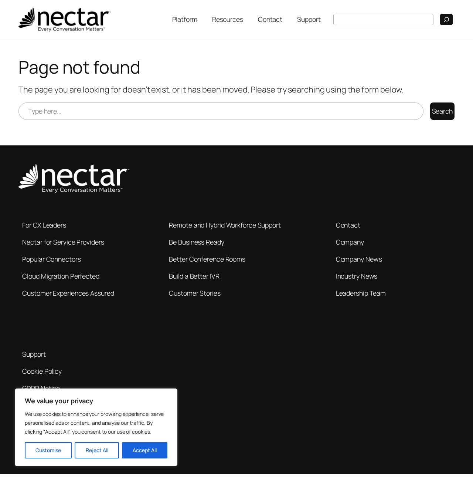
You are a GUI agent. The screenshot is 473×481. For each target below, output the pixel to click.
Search (442, 111)
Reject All (97, 450)
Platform (184, 19)
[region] (96, 427)
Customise (48, 450)
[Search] (446, 19)
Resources (227, 19)
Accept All (145, 450)
